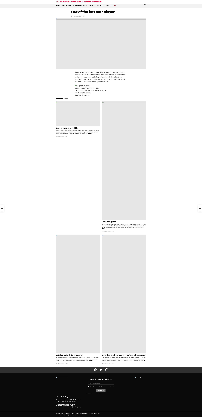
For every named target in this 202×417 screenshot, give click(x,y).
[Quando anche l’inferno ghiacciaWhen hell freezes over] (124, 294)
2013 (66, 99)
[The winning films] (124, 160)
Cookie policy (77, 407)
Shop (107, 5)
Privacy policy (68, 407)
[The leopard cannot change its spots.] (2, 208)
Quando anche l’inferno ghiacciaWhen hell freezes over (124, 355)
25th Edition (77, 5)
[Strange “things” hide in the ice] (200, 208)
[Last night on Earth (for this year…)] (78, 294)
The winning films (109, 222)
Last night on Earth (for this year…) (69, 355)
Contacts (100, 5)
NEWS (58, 5)
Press (85, 5)
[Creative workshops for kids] (78, 113)
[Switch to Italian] (111, 5)
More (90, 133)
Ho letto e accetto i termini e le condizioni (102, 387)
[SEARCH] (145, 6)
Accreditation (66, 5)
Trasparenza (59, 407)
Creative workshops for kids (67, 128)
